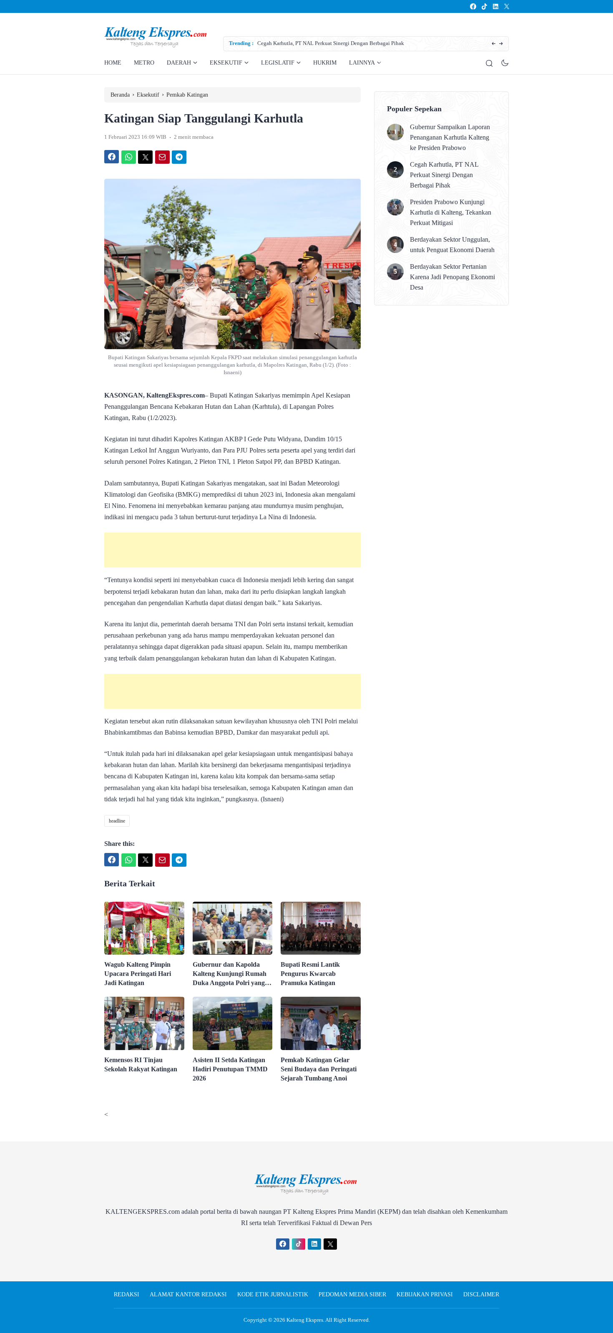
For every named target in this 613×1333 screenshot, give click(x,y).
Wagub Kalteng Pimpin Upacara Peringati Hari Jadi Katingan (137, 973)
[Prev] (493, 44)
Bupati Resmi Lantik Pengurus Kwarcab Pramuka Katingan (310, 973)
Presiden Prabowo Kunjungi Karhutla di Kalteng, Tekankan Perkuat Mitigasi (450, 212)
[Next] (501, 44)
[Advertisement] (232, 550)
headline (117, 821)
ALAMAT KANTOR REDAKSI (188, 1294)
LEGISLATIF (277, 63)
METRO (144, 63)
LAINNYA (362, 63)
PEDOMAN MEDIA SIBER (352, 1294)
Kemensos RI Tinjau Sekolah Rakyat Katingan (140, 1064)
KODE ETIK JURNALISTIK (272, 1294)
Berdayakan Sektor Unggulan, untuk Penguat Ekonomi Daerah (452, 244)
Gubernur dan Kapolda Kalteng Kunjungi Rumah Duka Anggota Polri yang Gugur (229, 974)
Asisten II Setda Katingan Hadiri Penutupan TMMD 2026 (230, 1069)
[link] (473, 6)
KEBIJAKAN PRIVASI (425, 1294)
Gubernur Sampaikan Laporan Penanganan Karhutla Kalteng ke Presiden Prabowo (450, 137)
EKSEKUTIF (226, 63)
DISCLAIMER (481, 1294)
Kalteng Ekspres (304, 1320)
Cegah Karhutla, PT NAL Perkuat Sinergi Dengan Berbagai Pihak (330, 43)
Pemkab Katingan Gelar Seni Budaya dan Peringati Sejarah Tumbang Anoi (319, 1069)
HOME (112, 63)
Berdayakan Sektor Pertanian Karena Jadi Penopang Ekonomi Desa (452, 277)
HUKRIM (325, 63)
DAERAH (179, 63)
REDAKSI (126, 1294)
